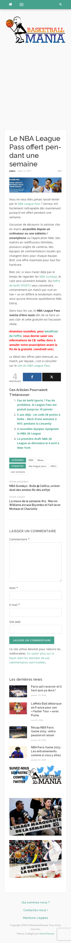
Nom (13, 588)
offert (53, 466)
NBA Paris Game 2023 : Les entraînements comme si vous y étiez (46, 751)
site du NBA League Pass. (34, 365)
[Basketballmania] (35, 29)
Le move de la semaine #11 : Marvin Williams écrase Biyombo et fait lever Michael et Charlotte (35, 505)
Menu (20, 4)
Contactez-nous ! (35, 910)
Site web (15, 622)
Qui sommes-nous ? (35, 902)
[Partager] (32, 377)
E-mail (14, 605)
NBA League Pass (29, 204)
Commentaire (19, 539)
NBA (31, 460)
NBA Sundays (48, 276)
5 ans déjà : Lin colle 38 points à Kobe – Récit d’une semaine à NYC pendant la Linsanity (38, 419)
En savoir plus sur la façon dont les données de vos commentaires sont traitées (31, 658)
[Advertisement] (35, 86)
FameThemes (46, 933)
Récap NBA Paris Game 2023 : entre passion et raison (43, 731)
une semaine (18, 471)
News (40, 460)
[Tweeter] (51, 377)
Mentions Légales (35, 918)
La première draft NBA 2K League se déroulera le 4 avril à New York (38, 443)
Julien (12, 170)
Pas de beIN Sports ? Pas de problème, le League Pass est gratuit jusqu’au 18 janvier (37, 404)
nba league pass (37, 466)
